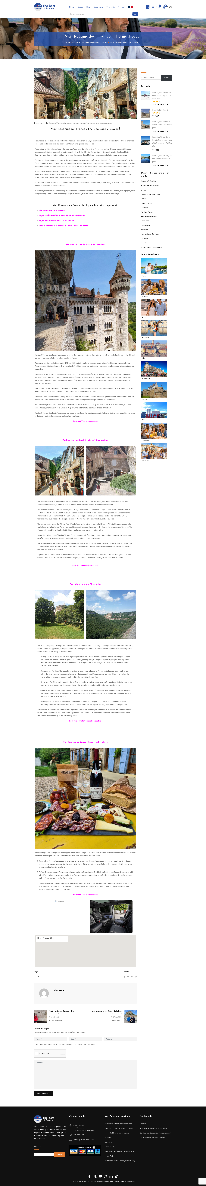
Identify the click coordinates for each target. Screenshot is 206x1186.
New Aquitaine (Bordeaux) (150, 234)
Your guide (110, 7)
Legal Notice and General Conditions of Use (120, 1151)
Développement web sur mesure (115, 1181)
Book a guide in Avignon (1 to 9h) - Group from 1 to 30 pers (162, 125)
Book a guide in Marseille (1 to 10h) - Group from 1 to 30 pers (161, 96)
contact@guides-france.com (83, 1140)
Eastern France (146, 203)
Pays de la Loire (146, 243)
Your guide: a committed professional (99, 123)
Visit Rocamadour (40, 977)
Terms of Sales (110, 1147)
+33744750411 (78, 1135)
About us (108, 1138)
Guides (80, 7)
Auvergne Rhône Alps (148, 181)
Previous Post (56, 1021)
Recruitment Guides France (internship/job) (120, 1161)
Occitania (144, 238)
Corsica (144, 199)
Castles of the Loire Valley (150, 194)
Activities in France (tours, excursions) (118, 1124)
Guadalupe (144, 208)
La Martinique (146, 225)
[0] (164, 7)
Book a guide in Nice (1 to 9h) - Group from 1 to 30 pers (162, 159)
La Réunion (145, 221)
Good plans (98, 7)
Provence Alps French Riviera (151, 247)
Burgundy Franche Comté (150, 186)
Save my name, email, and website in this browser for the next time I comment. (65, 1045)
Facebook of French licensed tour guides (119, 1128)
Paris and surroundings (149, 216)
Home (71, 7)
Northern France (147, 212)
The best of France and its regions (60, 123)
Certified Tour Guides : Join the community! (155, 1133)
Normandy (144, 230)
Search (144, 69)
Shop (88, 7)
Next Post (116, 1021)
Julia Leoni (39, 123)
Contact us (108, 1142)
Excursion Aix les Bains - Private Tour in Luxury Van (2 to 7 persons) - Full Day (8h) (162, 141)
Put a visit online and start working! (152, 1138)
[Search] (135, 14)
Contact (121, 7)
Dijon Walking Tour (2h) (160, 110)
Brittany (143, 190)
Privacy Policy (109, 1156)
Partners (143, 1124)
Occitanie (76, 123)
